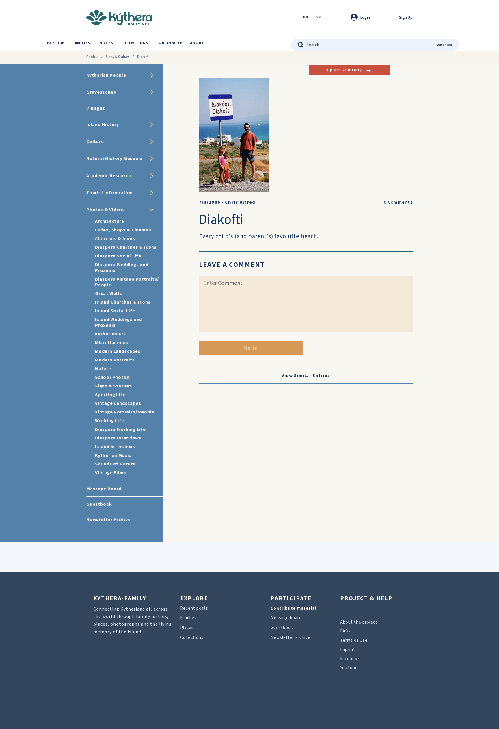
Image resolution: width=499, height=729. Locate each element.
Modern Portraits (115, 360)
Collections (134, 43)
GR (318, 18)
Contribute (169, 43)
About (197, 43)
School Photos (112, 377)
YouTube (349, 668)
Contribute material (293, 608)
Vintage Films (110, 473)
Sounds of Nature (115, 464)
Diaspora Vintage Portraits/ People (127, 282)
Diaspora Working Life (120, 429)
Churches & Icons (115, 238)
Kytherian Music (113, 455)
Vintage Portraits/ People (124, 412)
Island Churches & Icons (122, 302)
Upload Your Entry (344, 70)
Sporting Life (110, 395)
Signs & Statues (117, 57)
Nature (103, 369)
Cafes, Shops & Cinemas (123, 230)
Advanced (444, 45)
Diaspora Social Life (118, 256)
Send (251, 348)
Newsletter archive (290, 638)
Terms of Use (354, 640)
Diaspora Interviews (118, 438)
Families (81, 43)
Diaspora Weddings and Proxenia (121, 267)
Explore (55, 43)
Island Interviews (115, 447)
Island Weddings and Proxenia (118, 322)
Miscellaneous (111, 343)
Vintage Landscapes (118, 403)
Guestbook (282, 628)
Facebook (350, 659)
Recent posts (194, 608)
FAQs (345, 631)
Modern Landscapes (118, 351)
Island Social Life (115, 311)
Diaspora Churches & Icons (126, 247)
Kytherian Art (110, 334)
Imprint (347, 650)
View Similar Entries (306, 375)
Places (105, 43)
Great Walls (108, 293)
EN (305, 18)
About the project (358, 622)
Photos (92, 57)
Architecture (109, 221)
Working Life (109, 421)
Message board (286, 618)
